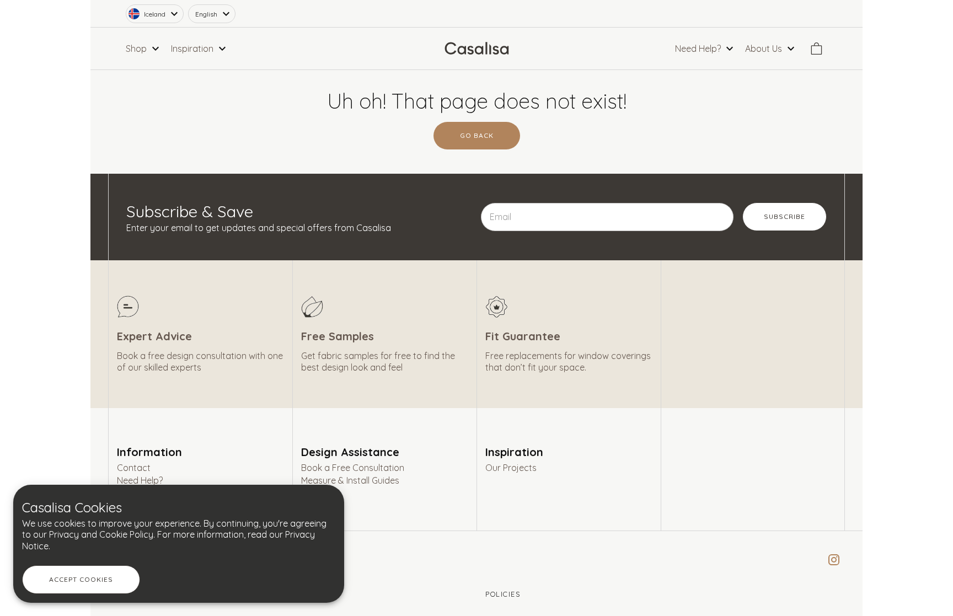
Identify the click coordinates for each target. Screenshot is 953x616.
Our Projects (511, 467)
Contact (134, 467)
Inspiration (514, 452)
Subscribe (784, 216)
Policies (502, 594)
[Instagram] (829, 560)
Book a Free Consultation (352, 467)
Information (149, 452)
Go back (477, 135)
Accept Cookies (81, 579)
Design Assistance (350, 452)
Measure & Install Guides (350, 480)
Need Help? (140, 480)
